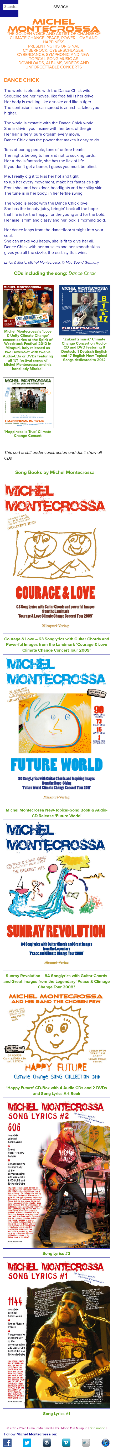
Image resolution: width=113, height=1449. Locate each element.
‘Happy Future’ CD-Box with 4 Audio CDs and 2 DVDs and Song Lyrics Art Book (56, 1090)
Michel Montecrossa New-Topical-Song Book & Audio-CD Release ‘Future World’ (56, 813)
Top (103, 1430)
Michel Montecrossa (54, 23)
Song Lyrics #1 (56, 1413)
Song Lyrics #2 (56, 1253)
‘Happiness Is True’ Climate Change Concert (27, 434)
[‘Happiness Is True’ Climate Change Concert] (28, 426)
